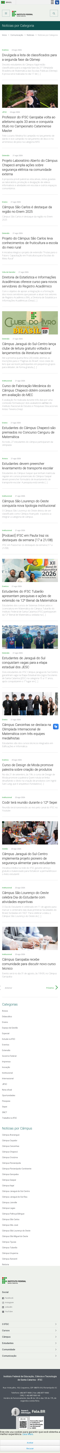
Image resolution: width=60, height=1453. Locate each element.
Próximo (50, 988)
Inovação (6, 1067)
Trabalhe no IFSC (9, 1118)
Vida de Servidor (9, 272)
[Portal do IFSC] (22, 14)
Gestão (5, 849)
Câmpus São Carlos (10, 1219)
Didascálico (7, 1016)
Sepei (4, 1107)
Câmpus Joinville (9, 1202)
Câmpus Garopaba (10, 1174)
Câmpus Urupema (10, 1253)
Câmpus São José (10, 1225)
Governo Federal (9, 1056)
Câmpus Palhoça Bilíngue (13, 1214)
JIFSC (4, 112)
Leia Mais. (28, 1434)
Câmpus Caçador (9, 1140)
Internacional (8, 1078)
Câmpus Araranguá (10, 1135)
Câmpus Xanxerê (9, 1259)
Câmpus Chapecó (10, 1152)
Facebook (9, 1298)
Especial (5, 1033)
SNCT (4, 1112)
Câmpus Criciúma (10, 1157)
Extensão (6, 155)
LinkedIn (8, 1307)
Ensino (5, 202)
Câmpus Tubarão (9, 1247)
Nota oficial (7, 1090)
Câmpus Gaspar (9, 1180)
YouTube (9, 1311)
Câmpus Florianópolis (11, 1163)
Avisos (5, 458)
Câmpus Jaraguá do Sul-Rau (14, 1197)
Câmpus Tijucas (9, 1242)
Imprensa (6, 1061)
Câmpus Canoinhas (10, 1146)
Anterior (8, 988)
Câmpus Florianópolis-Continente (16, 1169)
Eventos (5, 50)
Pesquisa (6, 1101)
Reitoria (5, 1264)
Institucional (7, 381)
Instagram (9, 1302)
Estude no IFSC (8, 1039)
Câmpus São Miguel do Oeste (15, 1236)
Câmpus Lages (8, 1208)
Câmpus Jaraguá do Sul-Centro (16, 1191)
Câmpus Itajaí (8, 1185)
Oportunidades (8, 1095)
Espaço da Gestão (10, 1028)
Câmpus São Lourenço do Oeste (16, 1231)
